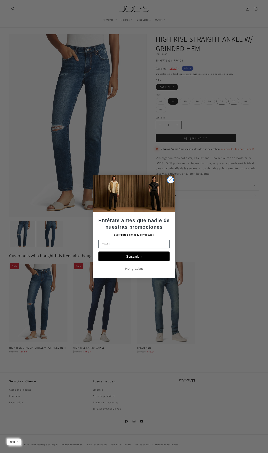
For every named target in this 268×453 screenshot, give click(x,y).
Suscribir (134, 256)
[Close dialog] (170, 180)
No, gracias (134, 268)
